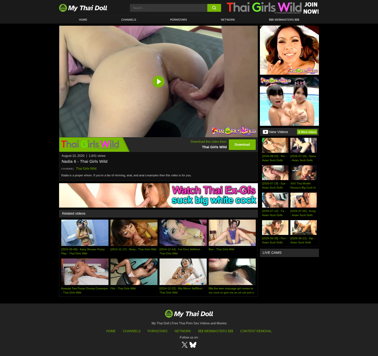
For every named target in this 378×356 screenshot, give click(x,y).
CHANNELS (128, 19)
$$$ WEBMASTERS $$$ (284, 19)
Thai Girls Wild (86, 168)
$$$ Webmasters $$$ (215, 331)
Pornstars (178, 19)
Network (228, 19)
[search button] (214, 8)
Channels (132, 331)
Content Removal (256, 331)
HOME (83, 19)
